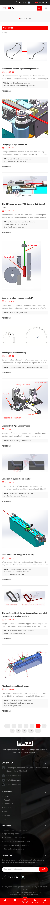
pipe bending (15, 440)
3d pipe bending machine (14, 849)
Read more (6, 91)
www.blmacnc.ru (33, 895)
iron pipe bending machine (20, 83)
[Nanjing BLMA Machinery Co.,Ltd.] (8, 8)
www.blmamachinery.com (31, 892)
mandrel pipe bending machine (21, 493)
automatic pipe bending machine (22, 222)
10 (31, 731)
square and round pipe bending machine (19, 86)
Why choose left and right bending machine (20, 69)
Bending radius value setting (14, 352)
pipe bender (26, 440)
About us (7, 800)
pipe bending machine (18, 312)
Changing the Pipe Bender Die (14, 144)
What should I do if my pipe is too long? (18, 555)
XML (5, 819)
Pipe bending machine (12, 706)
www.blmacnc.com (17, 895)
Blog (5, 32)
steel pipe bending (17, 367)
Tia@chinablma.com (15, 780)
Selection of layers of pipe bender (16, 479)
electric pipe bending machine (15, 224)
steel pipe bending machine (20, 159)
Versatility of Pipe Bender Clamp (16, 426)
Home (22, 18)
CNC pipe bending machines (21, 700)
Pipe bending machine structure (15, 686)
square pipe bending (34, 367)
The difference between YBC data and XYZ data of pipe (23, 206)
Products (7, 808)
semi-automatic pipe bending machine (18, 703)
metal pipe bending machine (14, 633)
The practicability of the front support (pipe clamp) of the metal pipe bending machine (24, 614)
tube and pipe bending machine (22, 631)
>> (38, 731)
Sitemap (7, 815)
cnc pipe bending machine (14, 227)
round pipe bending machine (15, 161)
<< (7, 726)
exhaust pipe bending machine (16, 830)
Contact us (8, 804)
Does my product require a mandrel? (17, 298)
